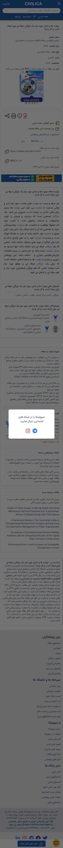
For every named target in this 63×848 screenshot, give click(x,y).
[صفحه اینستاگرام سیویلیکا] (28, 430)
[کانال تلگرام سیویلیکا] (34, 430)
